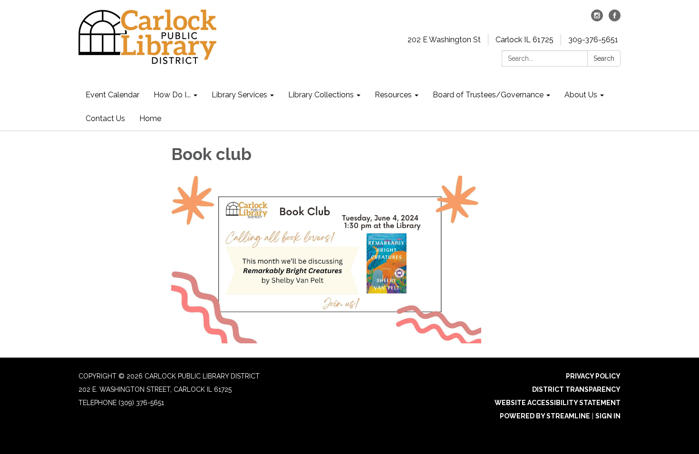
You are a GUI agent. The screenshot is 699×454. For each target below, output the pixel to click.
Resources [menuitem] (393, 94)
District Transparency (576, 389)
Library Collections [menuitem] (321, 94)
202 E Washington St (444, 39)
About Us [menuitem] (580, 94)
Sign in (608, 416)
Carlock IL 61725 (524, 39)
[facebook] (615, 18)
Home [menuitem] (150, 118)
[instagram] (597, 18)
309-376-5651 (593, 39)
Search (603, 58)
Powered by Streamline (545, 416)
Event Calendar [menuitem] (112, 94)
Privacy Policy (593, 376)
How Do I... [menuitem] (172, 94)
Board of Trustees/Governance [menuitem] (488, 94)
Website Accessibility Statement (558, 403)
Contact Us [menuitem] (105, 118)
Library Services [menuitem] (239, 94)
